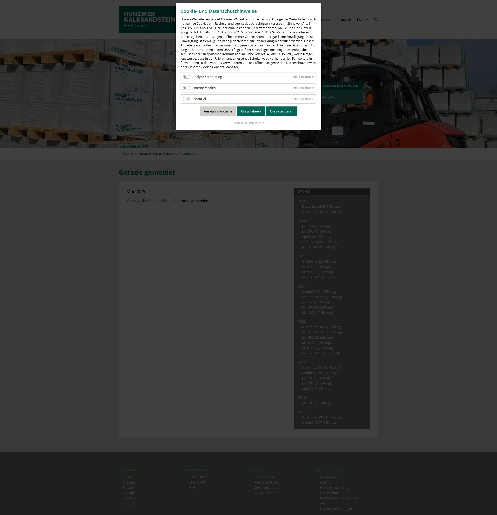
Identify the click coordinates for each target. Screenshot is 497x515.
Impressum (240, 123)
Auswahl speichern (218, 111)
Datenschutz (256, 123)
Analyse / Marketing (207, 77)
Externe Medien (204, 88)
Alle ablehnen (251, 111)
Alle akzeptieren (281, 111)
